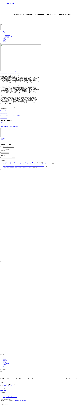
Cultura (4, 359)
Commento (2, 150)
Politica (4, 362)
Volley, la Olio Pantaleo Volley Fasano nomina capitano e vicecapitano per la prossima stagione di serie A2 (23, 166)
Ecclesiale (5, 360)
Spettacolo (5, 364)
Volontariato (5, 366)
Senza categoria (6, 363)
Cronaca (4, 358)
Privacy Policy (3, 390)
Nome (1, 146)
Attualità (4, 356)
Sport (1, 123)
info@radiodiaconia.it (8, 385)
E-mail (1, 148)
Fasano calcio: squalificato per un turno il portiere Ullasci (9, 126)
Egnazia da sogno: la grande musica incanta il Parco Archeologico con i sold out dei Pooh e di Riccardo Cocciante (25, 163)
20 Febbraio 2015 (3, 71)
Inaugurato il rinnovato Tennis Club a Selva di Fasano (8, 141)
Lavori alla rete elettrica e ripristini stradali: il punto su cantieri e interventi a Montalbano (20, 162)
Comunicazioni (8, 388)
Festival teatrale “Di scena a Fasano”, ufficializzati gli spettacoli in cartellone (17, 167)
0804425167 (4, 386)
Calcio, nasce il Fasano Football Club (10, 164)
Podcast (4, 361)
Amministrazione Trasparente (20, 400)
